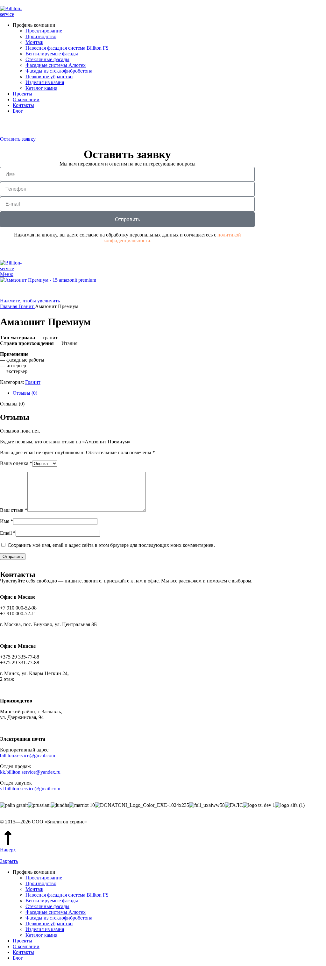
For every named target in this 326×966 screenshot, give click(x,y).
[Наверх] (8, 838)
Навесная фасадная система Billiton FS (67, 48)
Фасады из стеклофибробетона (58, 71)
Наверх (8, 849)
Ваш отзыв (13, 510)
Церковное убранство (49, 76)
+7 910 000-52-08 (18, 127)
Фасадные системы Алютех (55, 65)
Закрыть (9, 861)
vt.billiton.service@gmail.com (30, 788)
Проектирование (43, 30)
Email (8, 533)
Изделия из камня (44, 82)
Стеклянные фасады (47, 59)
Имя (6, 521)
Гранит (32, 382)
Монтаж (34, 42)
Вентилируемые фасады (51, 53)
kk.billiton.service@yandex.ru (30, 772)
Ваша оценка (16, 463)
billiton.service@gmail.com (27, 755)
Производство (40, 36)
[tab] (169, 393)
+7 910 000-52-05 (18, 121)
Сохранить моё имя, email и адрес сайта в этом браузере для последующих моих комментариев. (111, 545)
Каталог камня (41, 88)
